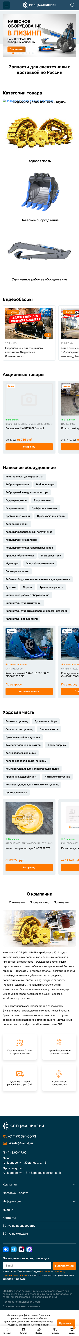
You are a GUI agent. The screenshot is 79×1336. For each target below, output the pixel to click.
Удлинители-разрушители (22, 618)
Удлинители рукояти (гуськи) (23, 602)
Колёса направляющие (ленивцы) (26, 760)
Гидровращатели (16, 500)
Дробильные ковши (18, 516)
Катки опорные (57, 745)
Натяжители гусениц (57, 776)
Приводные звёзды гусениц (23, 737)
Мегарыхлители (51, 555)
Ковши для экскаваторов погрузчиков (29, 547)
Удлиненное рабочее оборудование (27, 595)
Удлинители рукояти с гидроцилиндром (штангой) (36, 610)
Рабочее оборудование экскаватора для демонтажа (38, 579)
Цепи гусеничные (16, 792)
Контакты (9, 1217)
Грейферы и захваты (44, 508)
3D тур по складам (15, 1233)
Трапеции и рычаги (51, 587)
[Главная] (39, 5)
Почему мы (61, 902)
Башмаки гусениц (17, 721)
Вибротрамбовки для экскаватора (27, 492)
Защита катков (49, 729)
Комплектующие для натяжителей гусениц (32, 784)
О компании (17, 902)
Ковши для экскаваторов (21, 539)
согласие (45, 1271)
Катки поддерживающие (21, 752)
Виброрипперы (45, 484)
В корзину (29, 446)
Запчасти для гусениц (19, 729)
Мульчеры (12, 563)
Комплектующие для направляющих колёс (32, 768)
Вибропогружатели (17, 484)
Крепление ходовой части (21, 776)
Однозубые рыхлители (40, 563)
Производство (39, 902)
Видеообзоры (18, 299)
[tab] (6, 53)
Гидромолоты (42, 500)
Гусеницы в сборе (46, 721)
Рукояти (11, 587)
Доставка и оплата (15, 1193)
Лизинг (8, 1210)
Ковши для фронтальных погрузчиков (29, 531)
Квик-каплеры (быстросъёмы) (25, 476)
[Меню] (6, 5)
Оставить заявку (29, 691)
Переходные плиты (17, 571)
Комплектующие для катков (23, 745)
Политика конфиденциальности (22, 1301)
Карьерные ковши (17, 523)
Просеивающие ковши (51, 516)
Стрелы (27, 587)
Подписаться (64, 1266)
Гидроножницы (15, 508)
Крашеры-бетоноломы (20, 555)
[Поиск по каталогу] (72, 5)
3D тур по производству (19, 1225)
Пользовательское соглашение (21, 1306)
